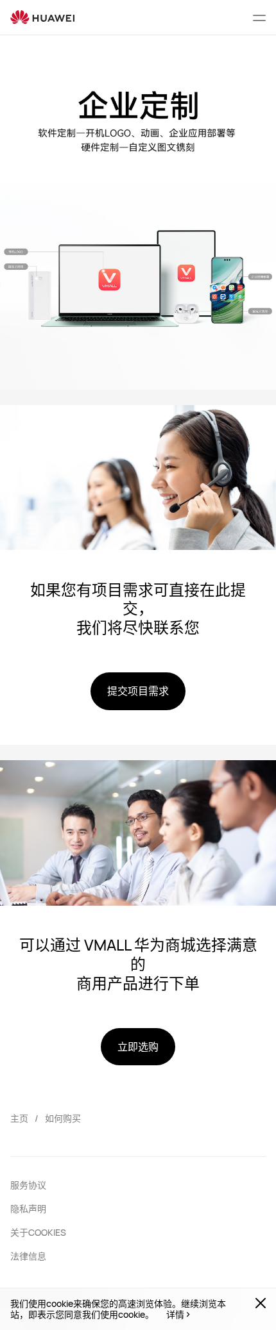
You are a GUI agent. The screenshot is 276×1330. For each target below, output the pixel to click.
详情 (175, 1314)
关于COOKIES (38, 1232)
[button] (259, 17)
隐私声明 (28, 1208)
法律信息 (28, 1256)
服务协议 (28, 1185)
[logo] (42, 17)
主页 (19, 1118)
